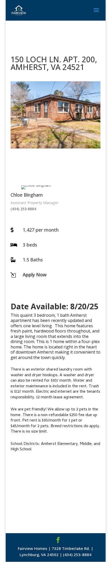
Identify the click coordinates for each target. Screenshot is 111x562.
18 (87, 142)
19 (91, 142)
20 (96, 142)
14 (69, 142)
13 (65, 142)
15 (74, 142)
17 (83, 142)
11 (56, 142)
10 (52, 142)
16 (78, 142)
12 (61, 142)
